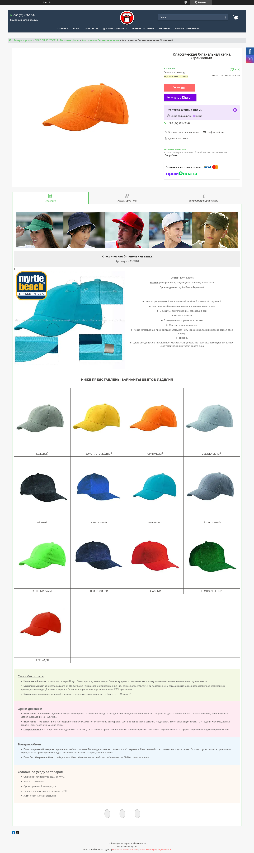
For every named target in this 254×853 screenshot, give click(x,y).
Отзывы (164, 28)
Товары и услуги (23, 40)
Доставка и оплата (115, 28)
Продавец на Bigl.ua (127, 846)
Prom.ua (142, 843)
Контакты (92, 28)
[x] (17, 833)
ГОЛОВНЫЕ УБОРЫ (46, 40)
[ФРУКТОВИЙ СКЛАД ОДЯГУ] (127, 17)
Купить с (176, 97)
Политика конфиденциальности (155, 850)
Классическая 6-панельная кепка (100, 40)
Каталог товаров (185, 28)
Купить (181, 87)
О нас (76, 28)
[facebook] (13, 833)
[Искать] (225, 17)
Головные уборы (69, 40)
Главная (63, 28)
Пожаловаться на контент (125, 850)
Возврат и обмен (143, 28)
